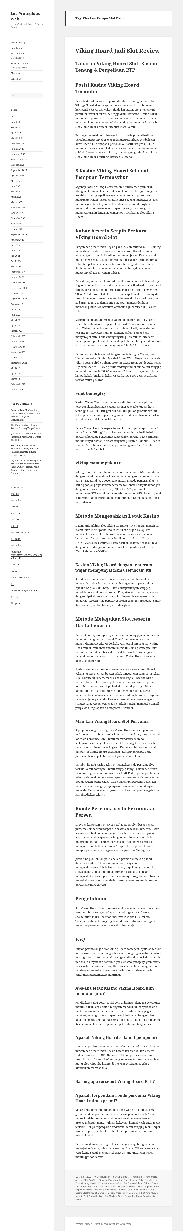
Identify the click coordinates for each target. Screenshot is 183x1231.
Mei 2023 (15, 320)
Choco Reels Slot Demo (98, 1186)
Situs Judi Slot (103, 1176)
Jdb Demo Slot (101, 1192)
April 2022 (16, 373)
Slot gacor (16, 603)
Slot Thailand (17, 55)
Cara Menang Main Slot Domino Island (123, 1183)
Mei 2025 (15, 191)
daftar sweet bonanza (22, 577)
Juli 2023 (15, 309)
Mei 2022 (15, 368)
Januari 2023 (17, 341)
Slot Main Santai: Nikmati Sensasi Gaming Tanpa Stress (25, 426)
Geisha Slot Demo (84, 1192)
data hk (14, 525)
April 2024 (16, 261)
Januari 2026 (17, 148)
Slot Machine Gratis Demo (118, 1196)
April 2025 (16, 196)
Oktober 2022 (17, 357)
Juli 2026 (15, 116)
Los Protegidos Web (25, 16)
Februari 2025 (18, 207)
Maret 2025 (16, 202)
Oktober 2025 (17, 164)
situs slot (15, 493)
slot (12, 583)
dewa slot (15, 564)
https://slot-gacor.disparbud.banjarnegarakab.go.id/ (26, 555)
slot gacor (16, 519)
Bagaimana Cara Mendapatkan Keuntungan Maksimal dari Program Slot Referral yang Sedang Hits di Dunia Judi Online (26, 467)
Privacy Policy (18, 42)
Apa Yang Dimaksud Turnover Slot (105, 1180)
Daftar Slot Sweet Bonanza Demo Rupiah (131, 1186)
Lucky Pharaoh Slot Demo (122, 1192)
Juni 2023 (16, 314)
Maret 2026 (16, 138)
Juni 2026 (16, 121)
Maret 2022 (16, 378)
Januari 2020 (17, 389)
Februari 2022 (18, 384)
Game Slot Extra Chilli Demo (142, 1189)
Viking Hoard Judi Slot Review (117, 50)
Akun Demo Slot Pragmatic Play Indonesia (136, 1176)
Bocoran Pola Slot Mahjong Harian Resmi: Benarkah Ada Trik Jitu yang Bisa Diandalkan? (26, 415)
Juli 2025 (15, 180)
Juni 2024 (16, 250)
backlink (15, 506)
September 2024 (19, 234)
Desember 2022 (18, 346)
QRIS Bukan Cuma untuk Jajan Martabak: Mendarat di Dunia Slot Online (26, 437)
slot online (16, 500)
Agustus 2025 (17, 175)
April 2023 (16, 325)
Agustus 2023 (17, 304)
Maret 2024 (16, 266)
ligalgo (14, 571)
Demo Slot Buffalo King (97, 1189)
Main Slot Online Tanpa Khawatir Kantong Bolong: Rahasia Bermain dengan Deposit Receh (24, 450)
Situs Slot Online (19, 65)
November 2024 (19, 223)
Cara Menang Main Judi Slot (89, 1183)
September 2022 (19, 362)
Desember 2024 (18, 218)
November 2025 (19, 159)
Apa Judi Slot (81, 1180)
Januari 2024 (17, 277)
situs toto (15, 513)
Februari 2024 (18, 271)
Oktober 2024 (17, 229)
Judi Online (16, 47)
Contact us (16, 78)
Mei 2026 (15, 127)
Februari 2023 (18, 336)
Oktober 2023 (17, 293)
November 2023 (19, 287)
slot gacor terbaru (20, 532)
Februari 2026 (18, 143)
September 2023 (19, 298)
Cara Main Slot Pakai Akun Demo (139, 1180)
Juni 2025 (16, 186)
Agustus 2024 (17, 239)
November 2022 (19, 352)
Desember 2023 (18, 282)
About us (15, 73)
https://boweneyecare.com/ (24, 590)
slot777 (14, 596)
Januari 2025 (17, 212)
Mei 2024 (15, 255)
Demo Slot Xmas (118, 1189)
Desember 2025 (18, 154)
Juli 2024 (15, 245)
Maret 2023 (16, 330)
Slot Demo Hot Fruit (94, 1196)
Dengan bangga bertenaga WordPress (112, 1223)
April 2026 (16, 132)
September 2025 (19, 170)
